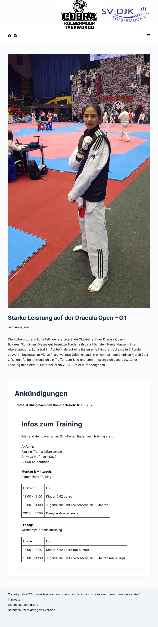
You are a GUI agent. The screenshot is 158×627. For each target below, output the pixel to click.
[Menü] (148, 35)
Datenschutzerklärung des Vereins (31, 610)
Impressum (15, 599)
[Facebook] (9, 35)
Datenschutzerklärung (23, 605)
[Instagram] (15, 35)
